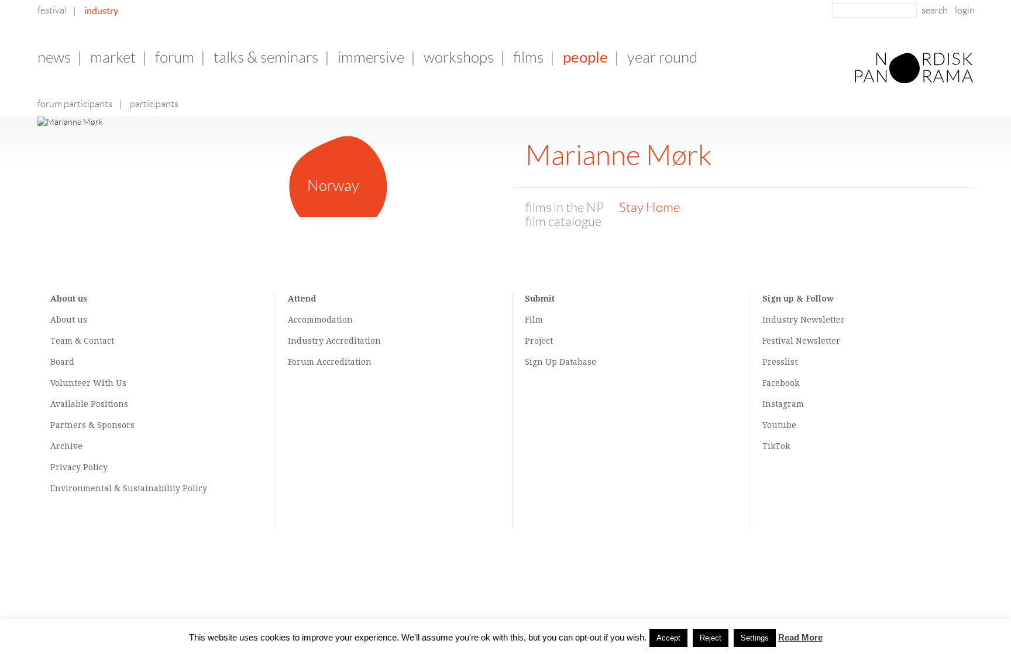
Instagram (783, 404)
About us (68, 319)
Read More (800, 637)
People (585, 57)
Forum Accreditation (330, 362)
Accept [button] (668, 638)
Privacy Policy (79, 467)
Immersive (371, 57)
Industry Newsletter (803, 319)
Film (534, 319)
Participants (154, 104)
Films (528, 57)
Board (62, 362)
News (54, 57)
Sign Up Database (560, 362)
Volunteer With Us (88, 383)
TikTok (776, 446)
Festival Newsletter (801, 340)
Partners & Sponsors (92, 425)
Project (539, 340)
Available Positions (89, 404)
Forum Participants (74, 104)
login (965, 10)
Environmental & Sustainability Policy (128, 488)
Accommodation (320, 319)
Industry (101, 10)
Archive (66, 446)
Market (113, 57)
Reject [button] (710, 638)
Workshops (459, 57)
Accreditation (353, 340)
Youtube (779, 425)
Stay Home (649, 207)
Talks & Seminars (266, 57)
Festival (52, 10)
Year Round (662, 57)
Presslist (779, 362)
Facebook (780, 383)
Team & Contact (82, 340)
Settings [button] (755, 638)
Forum (174, 57)
